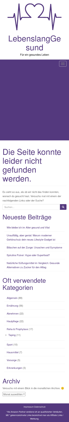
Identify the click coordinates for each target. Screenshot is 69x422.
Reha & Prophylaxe (17, 329)
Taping (12, 335)
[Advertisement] (34, 104)
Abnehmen (13, 313)
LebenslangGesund (34, 42)
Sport (10, 344)
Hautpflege (13, 321)
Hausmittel (12, 352)
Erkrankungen (14, 368)
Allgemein (12, 298)
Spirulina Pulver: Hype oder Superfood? (28, 255)
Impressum (29, 406)
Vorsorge (12, 360)
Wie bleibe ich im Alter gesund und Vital (28, 227)
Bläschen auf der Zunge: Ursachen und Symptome (34, 247)
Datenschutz (40, 406)
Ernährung (12, 305)
